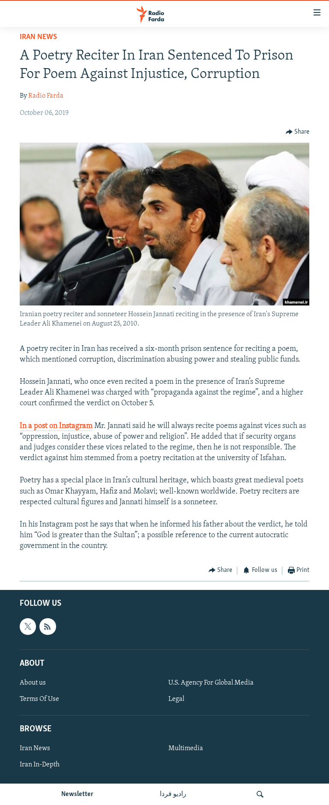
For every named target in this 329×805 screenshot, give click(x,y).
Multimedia (185, 748)
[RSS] (47, 626)
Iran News (38, 37)
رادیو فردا (173, 794)
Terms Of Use (39, 699)
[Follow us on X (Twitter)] (28, 626)
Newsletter (77, 794)
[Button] (298, 132)
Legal (176, 699)
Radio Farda (45, 96)
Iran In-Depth (40, 764)
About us (33, 682)
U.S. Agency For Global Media (211, 682)
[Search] (260, 794)
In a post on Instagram (56, 426)
